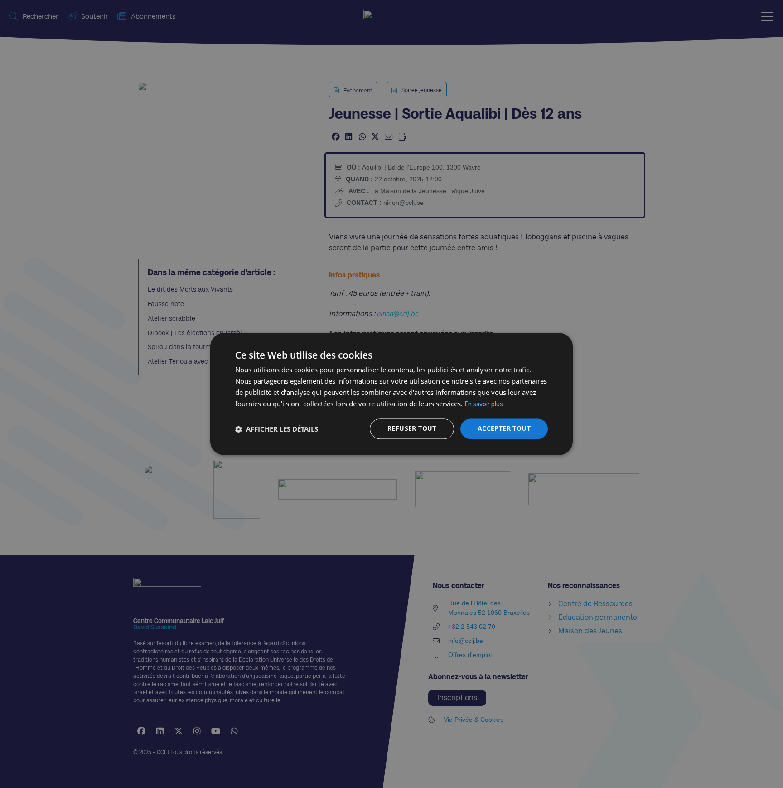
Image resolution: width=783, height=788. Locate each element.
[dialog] (391, 394)
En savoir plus (483, 403)
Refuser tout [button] (411, 428)
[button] (276, 429)
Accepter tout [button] (504, 428)
